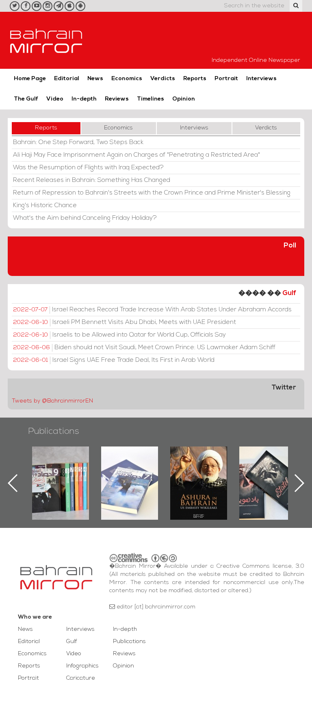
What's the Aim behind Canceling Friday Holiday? (85, 218)
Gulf (289, 293)
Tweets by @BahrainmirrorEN (52, 401)
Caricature (80, 678)
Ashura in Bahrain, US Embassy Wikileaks (199, 470)
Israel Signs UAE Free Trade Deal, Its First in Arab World (113, 360)
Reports (194, 79)
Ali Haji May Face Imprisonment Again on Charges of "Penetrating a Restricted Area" (136, 155)
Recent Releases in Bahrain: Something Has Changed (91, 180)
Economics (126, 79)
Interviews (261, 79)
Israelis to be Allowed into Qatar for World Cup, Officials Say (119, 335)
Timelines (150, 99)
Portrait (226, 79)
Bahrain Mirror (46, 40)
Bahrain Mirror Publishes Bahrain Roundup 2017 (130, 470)
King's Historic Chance (45, 205)
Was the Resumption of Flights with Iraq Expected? (88, 167)
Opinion (183, 99)
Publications (53, 431)
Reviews (117, 99)
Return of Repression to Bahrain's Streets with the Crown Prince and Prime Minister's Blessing (151, 193)
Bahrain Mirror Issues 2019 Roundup (60, 465)
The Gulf (26, 99)
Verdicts (162, 79)
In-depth (84, 99)
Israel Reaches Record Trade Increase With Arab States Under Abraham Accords (152, 309)
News (95, 79)
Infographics (82, 666)
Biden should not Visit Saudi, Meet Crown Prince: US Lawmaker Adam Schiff (144, 347)
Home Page (30, 79)
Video (54, 99)
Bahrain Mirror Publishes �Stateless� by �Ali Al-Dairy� (268, 470)
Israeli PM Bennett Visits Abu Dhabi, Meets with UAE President (124, 322)
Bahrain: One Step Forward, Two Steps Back (78, 142)
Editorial (66, 79)
